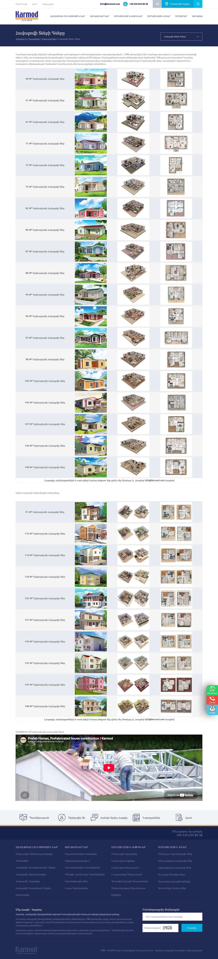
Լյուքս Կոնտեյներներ (76, 888)
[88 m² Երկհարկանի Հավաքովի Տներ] (91, 273)
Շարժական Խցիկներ (123, 860)
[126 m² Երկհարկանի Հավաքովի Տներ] (91, 446)
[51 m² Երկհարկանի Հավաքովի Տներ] (91, 100)
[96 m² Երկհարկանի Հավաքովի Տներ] (91, 316)
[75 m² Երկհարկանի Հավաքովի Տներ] (91, 187)
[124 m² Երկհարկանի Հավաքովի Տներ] (91, 577)
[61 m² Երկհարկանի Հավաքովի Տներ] (91, 122)
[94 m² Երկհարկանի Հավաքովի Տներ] (91, 295)
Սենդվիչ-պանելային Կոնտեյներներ (85, 874)
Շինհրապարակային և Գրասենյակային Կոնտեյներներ (82, 864)
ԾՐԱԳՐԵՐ (181, 16)
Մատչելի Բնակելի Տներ (171, 874)
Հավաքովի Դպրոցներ (28, 881)
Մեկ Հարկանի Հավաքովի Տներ (175, 860)
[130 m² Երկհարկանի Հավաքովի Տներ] (91, 641)
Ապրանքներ (34, 39)
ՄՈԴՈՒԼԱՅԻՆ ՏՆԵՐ (158, 16)
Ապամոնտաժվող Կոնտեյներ (81, 853)
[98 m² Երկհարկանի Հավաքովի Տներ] (91, 359)
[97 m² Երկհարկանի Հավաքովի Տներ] (91, 338)
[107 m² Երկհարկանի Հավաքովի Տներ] (91, 424)
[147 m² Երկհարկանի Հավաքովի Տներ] (91, 685)
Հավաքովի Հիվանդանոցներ (31, 874)
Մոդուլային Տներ (49, 39)
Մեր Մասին (21, 4)
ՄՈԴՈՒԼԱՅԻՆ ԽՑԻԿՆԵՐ (128, 16)
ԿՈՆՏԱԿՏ (197, 16)
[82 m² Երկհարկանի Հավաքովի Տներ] (91, 208)
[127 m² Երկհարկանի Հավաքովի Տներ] (91, 620)
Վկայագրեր (48, 4)
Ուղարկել (191, 928)
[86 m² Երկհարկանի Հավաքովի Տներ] (91, 230)
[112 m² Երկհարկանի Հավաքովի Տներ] (91, 534)
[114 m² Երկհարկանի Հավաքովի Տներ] (91, 555)
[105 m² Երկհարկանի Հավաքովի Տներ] (91, 402)
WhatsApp (212, 693)
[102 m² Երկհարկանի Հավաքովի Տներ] (91, 381)
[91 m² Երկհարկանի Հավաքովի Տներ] (91, 512)
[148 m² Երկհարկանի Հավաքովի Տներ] (91, 706)
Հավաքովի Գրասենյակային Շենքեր (35, 867)
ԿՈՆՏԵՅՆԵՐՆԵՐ (99, 16)
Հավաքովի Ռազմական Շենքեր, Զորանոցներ (33, 891)
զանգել (212, 702)
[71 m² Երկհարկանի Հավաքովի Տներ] (91, 143)
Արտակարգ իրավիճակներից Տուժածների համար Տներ (174, 884)
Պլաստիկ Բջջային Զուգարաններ (129, 881)
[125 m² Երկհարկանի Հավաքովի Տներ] (91, 598)
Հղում (34, 4)
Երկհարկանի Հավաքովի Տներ (174, 867)
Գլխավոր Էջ (21, 39)
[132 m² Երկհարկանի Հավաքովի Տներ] (91, 663)
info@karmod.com (110, 4)
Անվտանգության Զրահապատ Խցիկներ (128, 891)
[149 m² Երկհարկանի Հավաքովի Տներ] (91, 467)
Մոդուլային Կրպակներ (124, 853)
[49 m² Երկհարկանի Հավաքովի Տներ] (91, 79)
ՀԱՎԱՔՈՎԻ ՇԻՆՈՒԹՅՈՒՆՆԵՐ (67, 16)
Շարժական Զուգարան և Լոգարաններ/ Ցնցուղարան (126, 871)
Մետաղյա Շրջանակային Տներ (175, 853)
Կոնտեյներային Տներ (76, 881)
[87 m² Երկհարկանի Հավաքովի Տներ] (91, 251)
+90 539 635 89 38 (138, 4)
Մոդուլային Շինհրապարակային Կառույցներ (34, 857)
